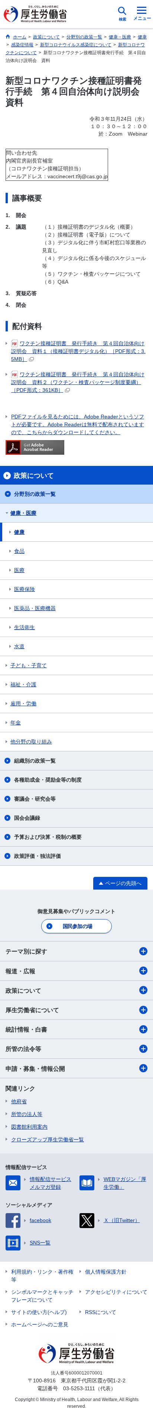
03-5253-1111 (79, 1388)
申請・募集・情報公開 (35, 1069)
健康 (19, 532)
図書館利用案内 (29, 1127)
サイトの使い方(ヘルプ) (39, 1312)
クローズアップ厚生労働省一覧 (47, 1140)
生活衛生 (24, 627)
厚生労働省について (32, 1010)
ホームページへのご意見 (39, 1324)
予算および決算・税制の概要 (48, 837)
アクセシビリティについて (116, 1292)
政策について (23, 990)
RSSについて (100, 1312)
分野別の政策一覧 (35, 494)
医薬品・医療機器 (35, 608)
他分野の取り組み (31, 742)
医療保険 (24, 589)
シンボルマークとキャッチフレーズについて (42, 1296)
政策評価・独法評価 (37, 856)
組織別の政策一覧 (35, 761)
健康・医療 (23, 513)
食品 (19, 551)
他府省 (19, 1101)
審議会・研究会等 (35, 799)
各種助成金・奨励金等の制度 (48, 780)
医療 (19, 570)
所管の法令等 (23, 1049)
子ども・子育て (28, 665)
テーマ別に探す (26, 951)
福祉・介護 (23, 684)
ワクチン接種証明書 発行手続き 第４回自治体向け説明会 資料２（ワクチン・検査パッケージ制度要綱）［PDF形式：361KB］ (77, 382)
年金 (15, 723)
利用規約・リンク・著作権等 (42, 1276)
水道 (19, 646)
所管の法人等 (26, 1114)
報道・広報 (20, 971)
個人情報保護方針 (106, 1272)
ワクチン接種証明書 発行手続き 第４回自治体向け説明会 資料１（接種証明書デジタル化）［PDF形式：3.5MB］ (78, 351)
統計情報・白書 (26, 1029)
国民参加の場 (77, 926)
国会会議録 (27, 818)
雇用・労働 (23, 704)
